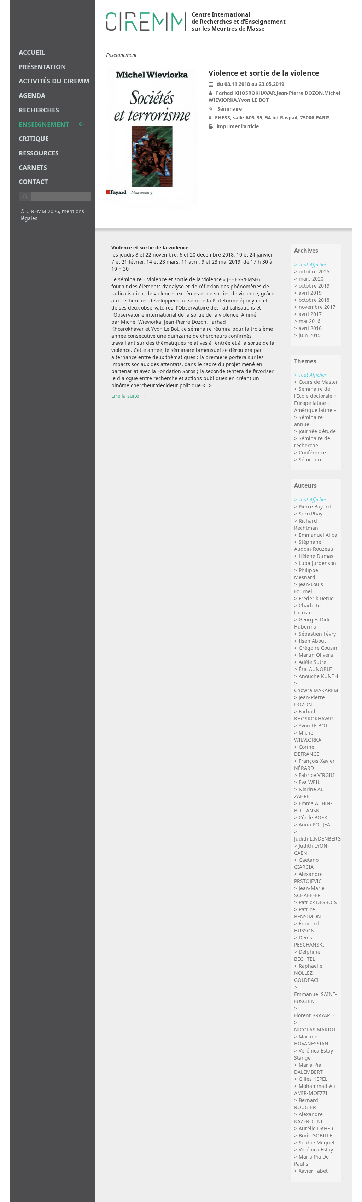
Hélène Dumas (316, 556)
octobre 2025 (314, 271)
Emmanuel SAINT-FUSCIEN (315, 997)
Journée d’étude (317, 431)
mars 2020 (311, 278)
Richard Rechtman (306, 524)
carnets (33, 167)
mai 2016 (309, 321)
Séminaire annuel (308, 421)
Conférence (312, 452)
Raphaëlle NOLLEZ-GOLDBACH (308, 972)
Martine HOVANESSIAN (311, 1040)
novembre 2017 (317, 307)
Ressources (39, 153)
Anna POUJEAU (316, 824)
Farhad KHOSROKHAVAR (313, 715)
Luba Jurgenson (317, 563)
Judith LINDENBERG (317, 838)
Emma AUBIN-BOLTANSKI (313, 807)
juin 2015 (310, 335)
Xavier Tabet (313, 1170)
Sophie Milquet (317, 1142)
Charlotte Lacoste (307, 609)
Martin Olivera (316, 655)
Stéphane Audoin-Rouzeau (313, 545)
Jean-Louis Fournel (308, 588)
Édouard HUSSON (306, 927)
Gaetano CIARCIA (306, 863)
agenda (32, 95)
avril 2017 (310, 314)
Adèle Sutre (312, 662)
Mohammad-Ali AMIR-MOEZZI (314, 1089)
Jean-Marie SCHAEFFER (309, 891)
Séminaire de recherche (312, 442)
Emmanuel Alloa (318, 534)
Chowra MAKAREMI (317, 690)
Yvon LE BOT (313, 725)
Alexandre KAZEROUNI (308, 1118)
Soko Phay (310, 513)
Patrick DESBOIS (318, 902)
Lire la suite (125, 396)
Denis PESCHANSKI (309, 941)
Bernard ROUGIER (306, 1103)
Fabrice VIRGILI (317, 775)
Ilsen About (312, 640)
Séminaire (311, 459)
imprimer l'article (238, 126)
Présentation (42, 67)
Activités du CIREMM (54, 81)
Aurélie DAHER (316, 1128)
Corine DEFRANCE (306, 750)
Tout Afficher (313, 264)
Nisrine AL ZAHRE (308, 793)
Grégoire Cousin (318, 647)
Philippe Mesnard (306, 574)
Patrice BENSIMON (307, 913)
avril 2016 (310, 328)
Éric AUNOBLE (315, 669)
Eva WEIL (309, 782)
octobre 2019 (314, 285)
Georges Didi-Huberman (312, 623)
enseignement (44, 124)
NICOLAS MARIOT (315, 1029)
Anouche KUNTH (318, 676)
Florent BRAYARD (314, 1015)
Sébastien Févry (317, 633)
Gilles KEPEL (313, 1079)
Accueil (32, 52)
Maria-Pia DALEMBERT (308, 1068)
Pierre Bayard (315, 506)
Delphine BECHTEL (307, 955)
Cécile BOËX (313, 817)
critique (34, 138)
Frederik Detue (316, 598)
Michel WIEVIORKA (307, 736)
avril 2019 (310, 292)
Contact (33, 181)
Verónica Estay (316, 1149)
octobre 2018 (314, 299)
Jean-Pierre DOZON (309, 701)
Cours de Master (318, 381)
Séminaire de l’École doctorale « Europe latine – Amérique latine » (315, 399)
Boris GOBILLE (315, 1135)
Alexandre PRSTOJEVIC (308, 877)
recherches (39, 110)
